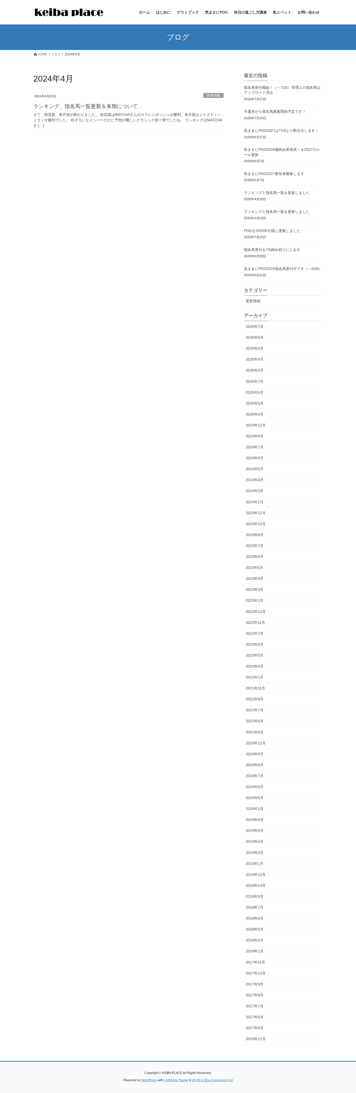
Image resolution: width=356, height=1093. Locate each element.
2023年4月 (254, 578)
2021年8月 (254, 699)
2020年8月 (254, 765)
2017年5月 (254, 1028)
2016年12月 (256, 1039)
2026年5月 (254, 348)
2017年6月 (254, 1017)
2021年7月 (254, 710)
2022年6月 (254, 644)
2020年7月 (254, 776)
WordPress (149, 1080)
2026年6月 (254, 337)
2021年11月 (255, 688)
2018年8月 (254, 896)
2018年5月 (254, 929)
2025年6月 (254, 392)
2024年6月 (254, 458)
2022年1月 (254, 677)
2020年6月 (254, 787)
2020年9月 (254, 754)
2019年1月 (254, 864)
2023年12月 (256, 513)
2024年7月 (254, 447)
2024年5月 (254, 469)
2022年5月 (254, 655)
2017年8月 (254, 995)
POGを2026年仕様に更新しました (272, 231)
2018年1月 (254, 951)
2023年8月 (254, 535)
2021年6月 (254, 721)
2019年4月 (254, 841)
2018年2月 (254, 940)
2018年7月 (254, 907)
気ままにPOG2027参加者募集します (274, 174)
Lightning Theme (176, 1080)
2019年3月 (254, 853)
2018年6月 (254, 918)
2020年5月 (254, 798)
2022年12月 (256, 612)
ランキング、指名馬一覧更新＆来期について (85, 106)
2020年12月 (256, 743)
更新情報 (213, 95)
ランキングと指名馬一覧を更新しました (277, 193)
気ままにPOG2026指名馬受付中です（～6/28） (283, 269)
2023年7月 (254, 546)
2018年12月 (256, 874)
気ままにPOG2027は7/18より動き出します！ (281, 130)
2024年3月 (254, 491)
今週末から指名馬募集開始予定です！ (275, 111)
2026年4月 (254, 359)
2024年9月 (254, 436)
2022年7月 (254, 633)
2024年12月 (256, 425)
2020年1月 (254, 809)
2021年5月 (254, 732)
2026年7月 (254, 326)
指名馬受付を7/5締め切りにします (272, 250)
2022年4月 (254, 666)
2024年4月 (254, 480)
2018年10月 (256, 885)
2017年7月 (254, 1006)
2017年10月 (256, 973)
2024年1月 (254, 502)
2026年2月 (254, 370)
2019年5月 (254, 830)
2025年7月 (254, 381)
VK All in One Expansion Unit (212, 1080)
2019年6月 (254, 820)
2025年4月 (254, 414)
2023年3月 (254, 589)
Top (343, 1080)
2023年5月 (254, 568)
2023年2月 (254, 600)
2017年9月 (254, 984)
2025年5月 (254, 403)
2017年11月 (255, 962)
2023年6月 (254, 557)
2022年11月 (255, 622)
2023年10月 (256, 524)
